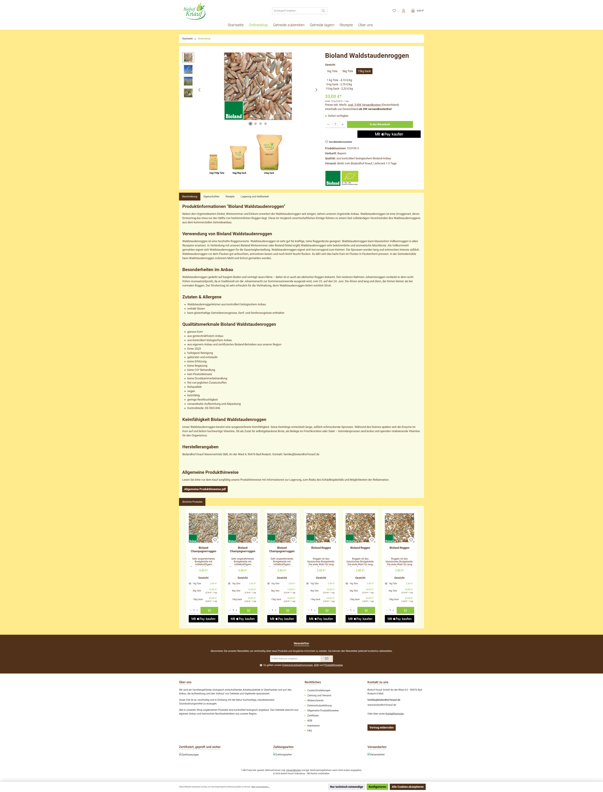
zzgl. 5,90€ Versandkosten (364, 104)
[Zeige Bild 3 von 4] (260, 123)
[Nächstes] (316, 90)
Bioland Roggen (321, 547)
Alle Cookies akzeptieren (408, 786)
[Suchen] (323, 10)
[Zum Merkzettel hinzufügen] (215, 540)
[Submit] (326, 658)
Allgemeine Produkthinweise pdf (205, 489)
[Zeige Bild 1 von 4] (250, 123)
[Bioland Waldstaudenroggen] (258, 86)
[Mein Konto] (403, 10)
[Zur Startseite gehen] (194, 11)
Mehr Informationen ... (260, 787)
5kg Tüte (347, 71)
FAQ (309, 730)
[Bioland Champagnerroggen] (203, 528)
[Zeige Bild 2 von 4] (255, 123)
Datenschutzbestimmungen (297, 665)
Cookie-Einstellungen (318, 690)
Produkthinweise (333, 665)
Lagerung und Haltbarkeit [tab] (255, 196)
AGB (316, 665)
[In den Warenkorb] (209, 610)
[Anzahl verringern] (328, 124)
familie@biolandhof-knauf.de (383, 699)
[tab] (189, 197)
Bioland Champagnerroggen (203, 549)
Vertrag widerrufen (381, 727)
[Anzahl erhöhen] (342, 124)
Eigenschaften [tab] (211, 196)
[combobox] (296, 10)
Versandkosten (293, 770)
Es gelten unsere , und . (303, 665)
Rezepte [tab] (230, 196)
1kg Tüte (332, 71)
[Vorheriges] (199, 90)
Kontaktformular (395, 713)
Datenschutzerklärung (319, 705)
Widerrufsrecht (315, 700)
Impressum (313, 725)
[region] (250, 89)
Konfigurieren (377, 786)
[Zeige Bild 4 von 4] (265, 123)
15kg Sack (364, 71)
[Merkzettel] (394, 10)
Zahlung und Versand (319, 695)
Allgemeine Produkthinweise (323, 710)
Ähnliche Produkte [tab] (192, 501)
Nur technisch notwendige (346, 786)
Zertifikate (312, 715)
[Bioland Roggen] (321, 528)
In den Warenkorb (380, 124)
